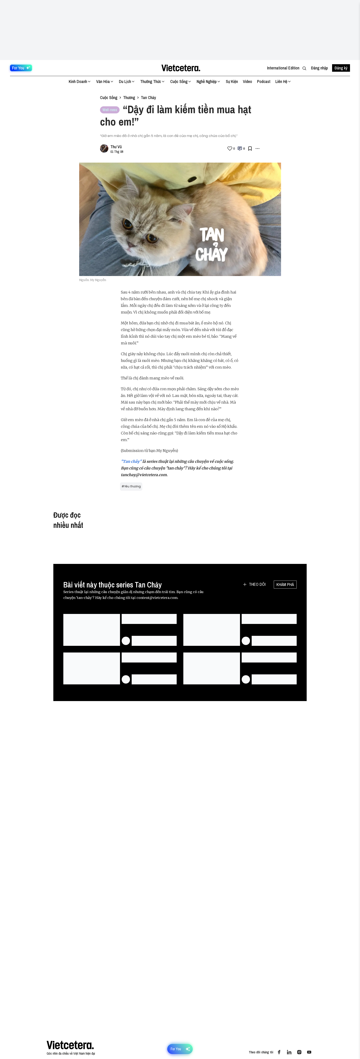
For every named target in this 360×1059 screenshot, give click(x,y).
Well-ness (109, 109)
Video (247, 81)
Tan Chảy (148, 97)
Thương (129, 97)
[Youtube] (309, 1052)
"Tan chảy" (131, 461)
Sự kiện (232, 81)
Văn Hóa (103, 81)
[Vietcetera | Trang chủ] (180, 68)
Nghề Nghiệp (207, 81)
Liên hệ (281, 81)
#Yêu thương (131, 486)
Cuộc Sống (179, 81)
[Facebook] (279, 1052)
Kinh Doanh (78, 81)
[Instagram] (299, 1052)
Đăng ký (341, 68)
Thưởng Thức (150, 81)
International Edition (283, 68)
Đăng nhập (319, 68)
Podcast (263, 81)
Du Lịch (125, 81)
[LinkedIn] (289, 1052)
